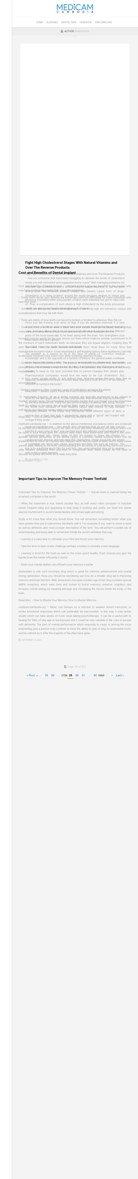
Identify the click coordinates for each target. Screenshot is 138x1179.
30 (76, 675)
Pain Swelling (103, 22)
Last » (120, 675)
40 (95, 675)
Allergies (52, 22)
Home (39, 22)
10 (46, 675)
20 (52, 675)
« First (31, 675)
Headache (86, 22)
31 (83, 675)
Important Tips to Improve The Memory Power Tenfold (63, 479)
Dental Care (68, 22)
